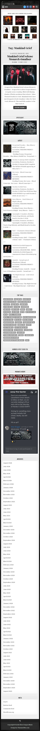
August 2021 (7, 652)
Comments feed (8, 708)
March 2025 (7, 523)
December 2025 (8, 491)
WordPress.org (8, 712)
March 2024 (7, 561)
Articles (14, 53)
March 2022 (7, 635)
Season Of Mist (8, 330)
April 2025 (7, 519)
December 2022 (8, 607)
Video (27, 340)
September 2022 (9, 614)
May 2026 (6, 473)
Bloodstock (26, 299)
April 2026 (7, 477)
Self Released (18, 330)
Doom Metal (23, 304)
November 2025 (9, 494)
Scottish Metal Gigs (21, 327)
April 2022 (7, 631)
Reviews (28, 325)
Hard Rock (7, 309)
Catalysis (6, 304)
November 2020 (9, 684)
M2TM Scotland (30, 312)
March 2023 (7, 600)
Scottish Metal (8, 327)
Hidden (23, 309)
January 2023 (8, 603)
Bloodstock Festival (10, 302)
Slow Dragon (28, 330)
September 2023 (9, 582)
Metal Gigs (18, 320)
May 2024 (6, 554)
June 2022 (7, 624)
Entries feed (7, 705)
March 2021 (7, 670)
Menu (6, 7)
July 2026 (6, 466)
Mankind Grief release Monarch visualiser (20, 57)
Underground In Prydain (11, 338)
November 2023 (9, 575)
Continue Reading (20, 107)
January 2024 (8, 568)
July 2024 (6, 547)
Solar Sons (20, 333)
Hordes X (29, 309)
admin (15, 62)
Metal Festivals (8, 320)
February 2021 (8, 673)
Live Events (15, 312)
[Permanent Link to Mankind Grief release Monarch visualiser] (20, 75)
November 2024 (9, 533)
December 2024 (8, 529)
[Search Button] (36, 7)
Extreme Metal (8, 307)
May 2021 (6, 663)
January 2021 (8, 677)
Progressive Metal (28, 322)
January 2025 (8, 526)
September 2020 (9, 687)
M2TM (22, 312)
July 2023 (6, 586)
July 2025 (6, 508)
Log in (5, 702)
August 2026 (7, 463)
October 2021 (8, 649)
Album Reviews (8, 299)
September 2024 (9, 540)
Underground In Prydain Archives (14, 340)
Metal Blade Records (29, 317)
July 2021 (6, 656)
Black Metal (17, 299)
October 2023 (8, 579)
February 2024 (8, 565)
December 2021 (8, 642)
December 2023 (8, 572)
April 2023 (7, 596)
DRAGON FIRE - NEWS (23, 53)
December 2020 (9, 681)
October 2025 (8, 498)
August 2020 (7, 691)
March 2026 (7, 480)
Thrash (21, 335)
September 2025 (9, 501)
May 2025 (6, 515)
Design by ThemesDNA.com (20, 728)
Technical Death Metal (10, 335)
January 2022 (8, 638)
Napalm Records (8, 322)
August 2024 (7, 544)
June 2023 (7, 589)
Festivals (17, 307)
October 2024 (8, 537)
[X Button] (24, 7)
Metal (5, 315)
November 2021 (8, 645)
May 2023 (6, 593)
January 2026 (8, 487)
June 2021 (6, 659)
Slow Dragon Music (9, 333)
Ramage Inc (21, 325)
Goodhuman (24, 307)
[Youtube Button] (33, 7)
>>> (35, 156)
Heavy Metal (15, 309)
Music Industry (27, 320)
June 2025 (7, 512)
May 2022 (6, 628)
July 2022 (6, 621)
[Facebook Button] (27, 7)
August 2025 (7, 505)
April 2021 (6, 666)
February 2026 (8, 484)
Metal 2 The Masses (14, 315)
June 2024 (6, 551)
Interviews (7, 312)
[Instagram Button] (30, 7)
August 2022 (7, 617)
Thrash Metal (29, 335)
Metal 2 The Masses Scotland (12, 317)
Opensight (18, 322)
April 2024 (7, 558)
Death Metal (14, 304)
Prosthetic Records (10, 325)
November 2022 (9, 610)
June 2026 (7, 470)
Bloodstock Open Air (24, 302)
